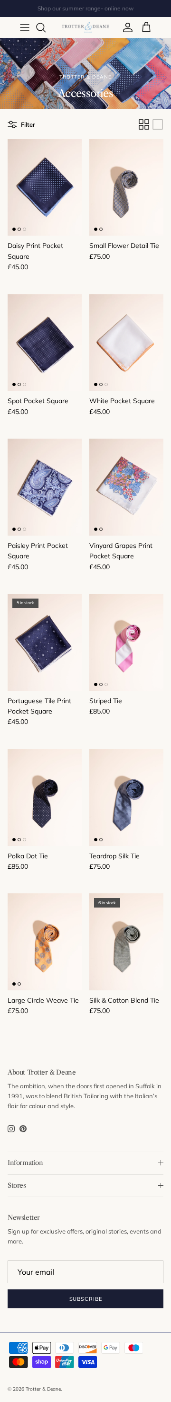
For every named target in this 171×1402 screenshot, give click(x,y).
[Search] (45, 27)
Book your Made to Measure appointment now (85, 12)
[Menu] (24, 27)
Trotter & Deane (43, 1389)
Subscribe (85, 1299)
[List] (157, 124)
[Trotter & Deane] (85, 27)
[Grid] (144, 124)
